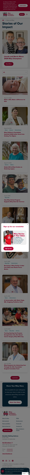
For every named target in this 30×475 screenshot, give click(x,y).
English (24, 473)
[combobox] (25, 473)
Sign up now (8, 248)
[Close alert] (27, 224)
